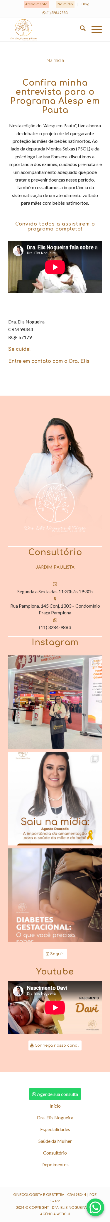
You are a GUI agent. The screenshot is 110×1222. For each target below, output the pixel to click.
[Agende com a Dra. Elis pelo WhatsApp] (95, 1207)
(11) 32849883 (56, 13)
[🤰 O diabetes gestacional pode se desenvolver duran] (55, 895)
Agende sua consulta (57, 1094)
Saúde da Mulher (55, 1141)
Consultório (55, 1152)
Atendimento (36, 4)
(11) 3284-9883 (55, 627)
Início (55, 1106)
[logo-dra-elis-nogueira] (45, 29)
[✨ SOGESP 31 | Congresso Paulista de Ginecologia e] (55, 702)
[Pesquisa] (80, 29)
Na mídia (65, 4)
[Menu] (94, 29)
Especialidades (55, 1129)
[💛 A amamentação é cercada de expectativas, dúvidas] (55, 798)
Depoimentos (55, 1164)
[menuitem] (36, 4)
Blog (85, 4)
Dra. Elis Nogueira (55, 1117)
